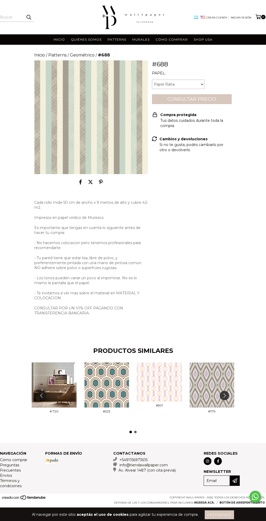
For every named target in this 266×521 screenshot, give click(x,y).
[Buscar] (28, 17)
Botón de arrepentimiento (242, 502)
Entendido (219, 515)
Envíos (6, 475)
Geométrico (82, 55)
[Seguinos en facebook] (218, 461)
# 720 (54, 411)
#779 (212, 411)
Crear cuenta (216, 17)
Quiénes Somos (86, 39)
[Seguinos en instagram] (207, 461)
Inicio (59, 39)
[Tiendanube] (24, 499)
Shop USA (203, 39)
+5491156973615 (133, 460)
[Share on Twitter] (90, 182)
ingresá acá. (204, 502)
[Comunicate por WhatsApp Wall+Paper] (255, 497)
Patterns (117, 39)
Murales (141, 39)
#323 (106, 411)
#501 (159, 405)
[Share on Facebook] (80, 182)
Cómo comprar (172, 39)
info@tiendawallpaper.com (143, 465)
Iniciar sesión (241, 17)
